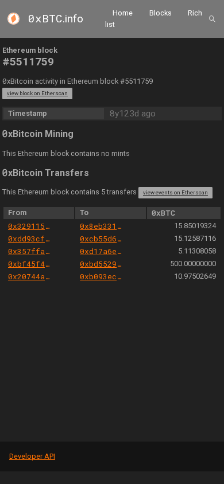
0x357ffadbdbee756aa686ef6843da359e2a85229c (30, 251)
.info (55, 19)
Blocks (160, 13)
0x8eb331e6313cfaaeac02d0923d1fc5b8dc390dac (102, 226)
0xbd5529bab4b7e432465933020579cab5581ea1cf (102, 263)
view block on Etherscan (37, 93)
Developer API (32, 456)
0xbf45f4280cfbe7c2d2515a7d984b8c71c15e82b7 (30, 263)
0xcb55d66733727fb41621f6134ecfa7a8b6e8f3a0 (102, 238)
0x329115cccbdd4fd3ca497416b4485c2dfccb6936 (30, 226)
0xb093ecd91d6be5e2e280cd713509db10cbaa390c (102, 276)
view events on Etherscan (175, 192)
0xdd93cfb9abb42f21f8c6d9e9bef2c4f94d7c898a (30, 238)
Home (123, 13)
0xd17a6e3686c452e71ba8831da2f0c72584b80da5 (102, 251)
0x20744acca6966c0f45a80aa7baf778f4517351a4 (30, 276)
